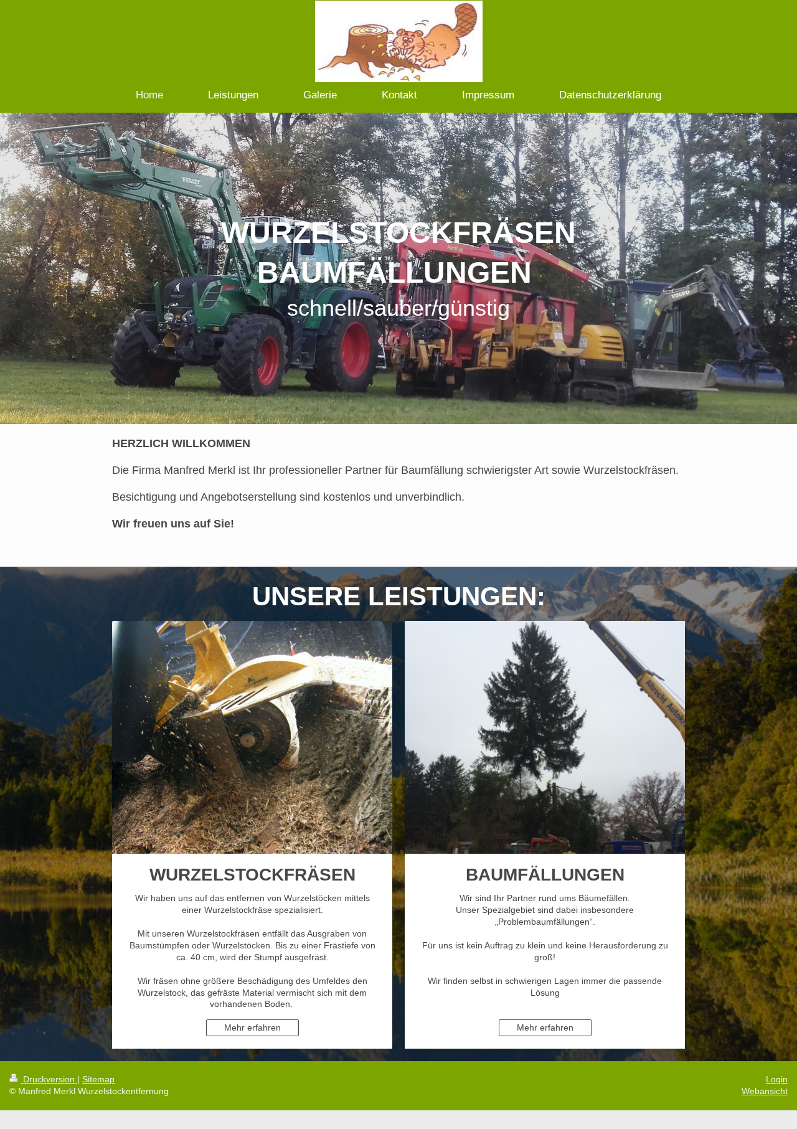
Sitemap (98, 1079)
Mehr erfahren (252, 1027)
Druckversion (49, 1079)
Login (777, 1079)
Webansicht (765, 1091)
